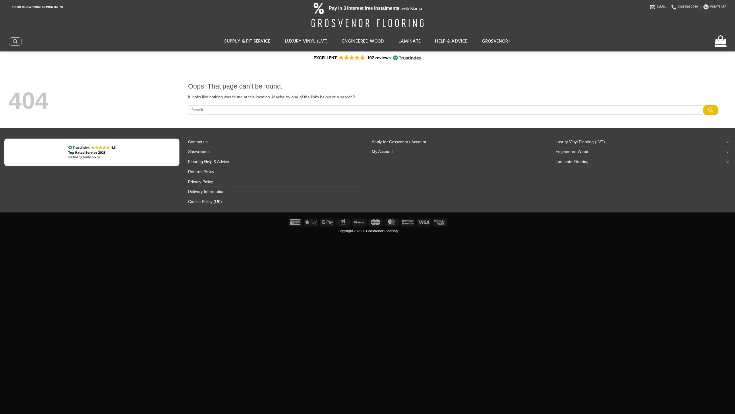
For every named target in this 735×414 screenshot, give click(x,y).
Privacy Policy (200, 182)
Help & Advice (451, 41)
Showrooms (199, 152)
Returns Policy (201, 172)
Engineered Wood (363, 41)
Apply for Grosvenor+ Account (399, 142)
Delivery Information (206, 191)
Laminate (410, 41)
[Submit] (710, 110)
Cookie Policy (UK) (205, 202)
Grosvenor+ (496, 41)
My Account (382, 152)
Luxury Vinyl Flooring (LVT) (580, 142)
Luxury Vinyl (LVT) (306, 41)
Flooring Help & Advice (208, 162)
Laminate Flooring (572, 162)
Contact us (198, 142)
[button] (15, 41)
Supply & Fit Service (247, 41)
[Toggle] (727, 142)
